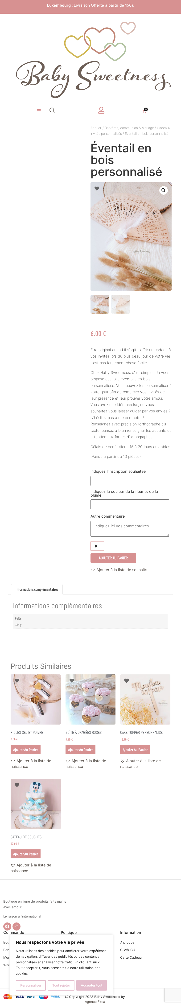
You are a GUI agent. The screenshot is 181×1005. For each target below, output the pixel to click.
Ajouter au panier (113, 557)
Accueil (96, 128)
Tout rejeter (61, 985)
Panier (8, 950)
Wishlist (9, 965)
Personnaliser (30, 985)
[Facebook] (7, 926)
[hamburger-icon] (38, 111)
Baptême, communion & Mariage (129, 128)
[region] (61, 965)
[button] (52, 111)
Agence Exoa (95, 1002)
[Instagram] (16, 926)
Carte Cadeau (131, 957)
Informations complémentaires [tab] (37, 589)
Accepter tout (91, 985)
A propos (127, 942)
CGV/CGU (127, 950)
